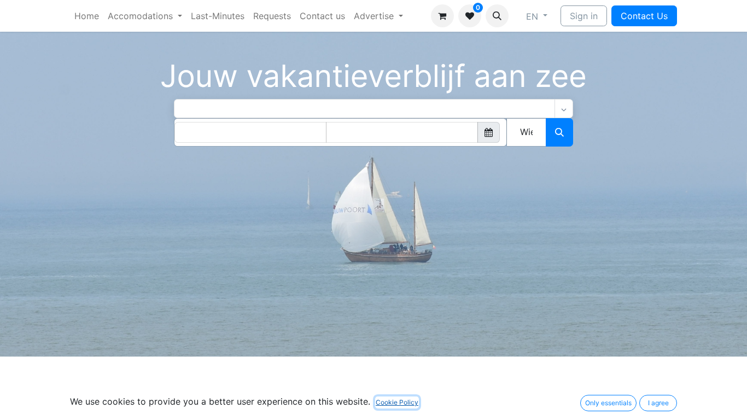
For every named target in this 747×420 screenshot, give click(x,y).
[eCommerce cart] (442, 15)
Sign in (584, 15)
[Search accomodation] (559, 132)
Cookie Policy (397, 402)
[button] (497, 15)
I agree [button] (658, 403)
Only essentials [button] (608, 403)
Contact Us (644, 15)
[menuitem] (86, 16)
